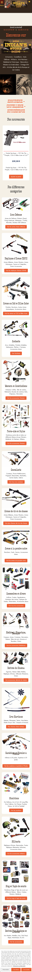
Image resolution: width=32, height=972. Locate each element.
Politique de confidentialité (19, 966)
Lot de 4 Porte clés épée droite (16, 154)
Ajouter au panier (16, 177)
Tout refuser (16, 969)
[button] (12, 181)
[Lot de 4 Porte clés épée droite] (16, 138)
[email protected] (16, 27)
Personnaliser (6, 969)
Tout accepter (26, 969)
